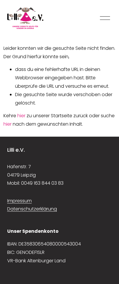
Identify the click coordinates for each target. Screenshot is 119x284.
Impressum (19, 200)
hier (21, 115)
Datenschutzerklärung (32, 209)
